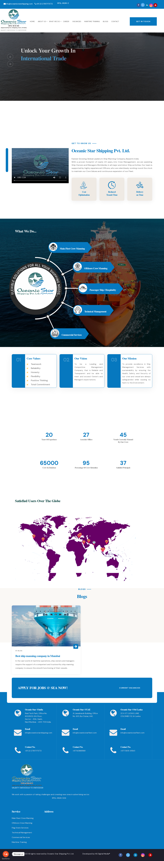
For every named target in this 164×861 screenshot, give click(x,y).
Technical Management (22, 832)
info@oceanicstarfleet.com (85, 732)
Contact (115, 21)
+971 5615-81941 (128, 750)
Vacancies (76, 21)
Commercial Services (21, 837)
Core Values (33, 358)
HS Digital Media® (102, 853)
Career (66, 21)
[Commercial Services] (69, 338)
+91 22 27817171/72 (44, 4)
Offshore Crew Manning (22, 823)
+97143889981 (79, 750)
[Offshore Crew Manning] (94, 271)
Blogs (105, 21)
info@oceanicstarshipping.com (38, 732)
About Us (42, 21)
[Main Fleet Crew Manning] (70, 252)
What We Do (54, 21)
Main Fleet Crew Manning (22, 818)
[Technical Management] (93, 314)
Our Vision (80, 358)
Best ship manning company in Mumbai (37, 656)
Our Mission (129, 358)
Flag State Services (20, 827)
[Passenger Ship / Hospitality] (100, 293)
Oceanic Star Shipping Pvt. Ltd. (60, 853)
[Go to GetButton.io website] (6, 858)
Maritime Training (92, 21)
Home (32, 21)
